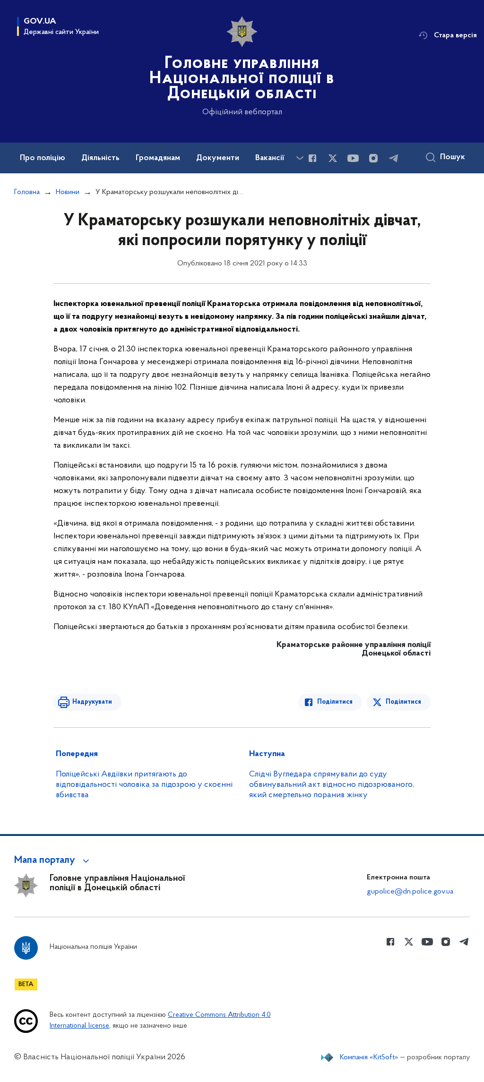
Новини (67, 192)
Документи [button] (217, 158)
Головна (27, 192)
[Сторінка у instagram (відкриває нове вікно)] (373, 158)
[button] (53, 860)
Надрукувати (92, 702)
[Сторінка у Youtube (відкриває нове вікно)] (353, 158)
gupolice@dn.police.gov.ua (410, 891)
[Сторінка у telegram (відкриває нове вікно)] (393, 158)
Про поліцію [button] (42, 158)
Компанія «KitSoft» (369, 1057)
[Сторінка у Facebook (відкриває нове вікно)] (312, 158)
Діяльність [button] (100, 158)
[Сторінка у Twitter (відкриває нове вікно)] (332, 158)
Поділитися (335, 702)
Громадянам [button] (158, 158)
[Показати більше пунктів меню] (300, 158)
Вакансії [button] (270, 158)
